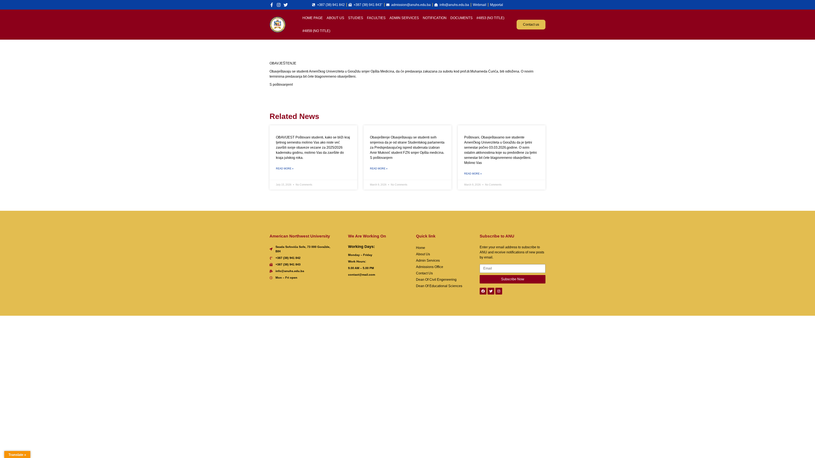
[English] (542, 4)
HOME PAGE (312, 18)
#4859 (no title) (316, 31)
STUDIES (355, 18)
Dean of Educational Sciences (439, 286)
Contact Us (424, 273)
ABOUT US (335, 18)
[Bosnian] (537, 4)
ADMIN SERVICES (404, 18)
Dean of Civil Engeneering (436, 279)
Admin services (428, 260)
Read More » (285, 168)
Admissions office (429, 267)
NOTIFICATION (435, 18)
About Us (423, 254)
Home (420, 248)
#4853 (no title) (490, 18)
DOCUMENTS (461, 18)
